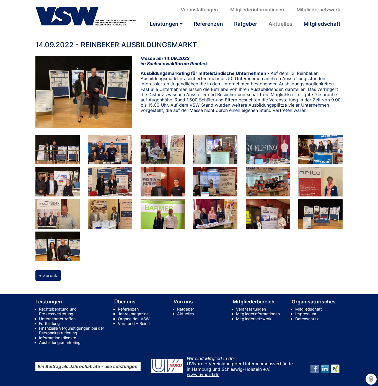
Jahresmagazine (133, 313)
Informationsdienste (57, 337)
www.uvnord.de (203, 374)
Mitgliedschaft (322, 23)
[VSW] (85, 16)
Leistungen (164, 23)
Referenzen (208, 23)
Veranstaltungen (199, 9)
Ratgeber (245, 23)
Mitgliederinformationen (257, 9)
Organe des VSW (134, 318)
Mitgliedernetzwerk (318, 9)
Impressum (305, 313)
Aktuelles (280, 23)
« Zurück (48, 275)
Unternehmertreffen (57, 318)
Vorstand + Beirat (134, 323)
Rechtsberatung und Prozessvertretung (58, 311)
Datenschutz (307, 318)
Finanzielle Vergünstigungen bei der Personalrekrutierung (71, 330)
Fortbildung (49, 323)
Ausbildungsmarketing (60, 342)
